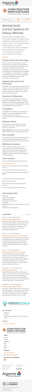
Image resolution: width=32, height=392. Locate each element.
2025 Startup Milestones (9, 270)
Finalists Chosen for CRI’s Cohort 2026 (13, 252)
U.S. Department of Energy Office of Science (10, 387)
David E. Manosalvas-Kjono (8, 163)
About (5, 345)
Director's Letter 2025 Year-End (11, 286)
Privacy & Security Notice (7, 390)
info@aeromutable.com (9, 323)
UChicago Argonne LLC (6, 388)
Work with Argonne (19, 365)
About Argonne (19, 366)
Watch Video (5, 57)
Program (6, 339)
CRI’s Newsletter (13, 355)
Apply (5, 347)
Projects (6, 337)
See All (27, 214)
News (5, 343)
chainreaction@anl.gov (9, 352)
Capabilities (6, 341)
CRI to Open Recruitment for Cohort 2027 (14, 236)
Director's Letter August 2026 (11, 219)
